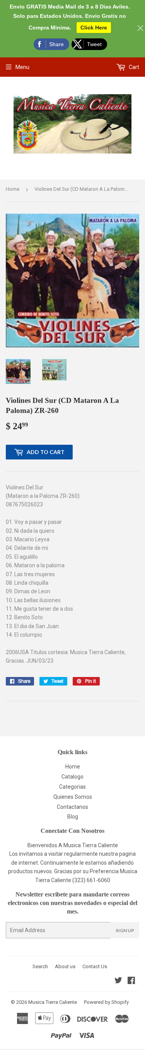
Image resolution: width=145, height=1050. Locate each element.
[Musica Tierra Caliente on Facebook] (131, 981)
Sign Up (125, 930)
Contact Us (94, 966)
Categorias (72, 787)
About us (65, 966)
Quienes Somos (72, 797)
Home (12, 189)
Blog (72, 816)
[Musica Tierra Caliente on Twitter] (118, 981)
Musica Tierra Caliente (52, 1002)
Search (40, 966)
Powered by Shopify (106, 1002)
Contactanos (72, 807)
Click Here (93, 27)
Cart (133, 67)
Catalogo (72, 777)
